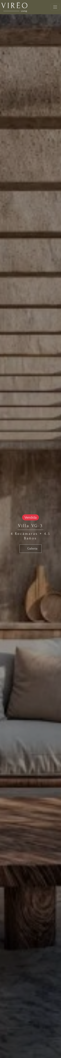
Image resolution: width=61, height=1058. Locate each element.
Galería (31, 548)
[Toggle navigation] (55, 7)
